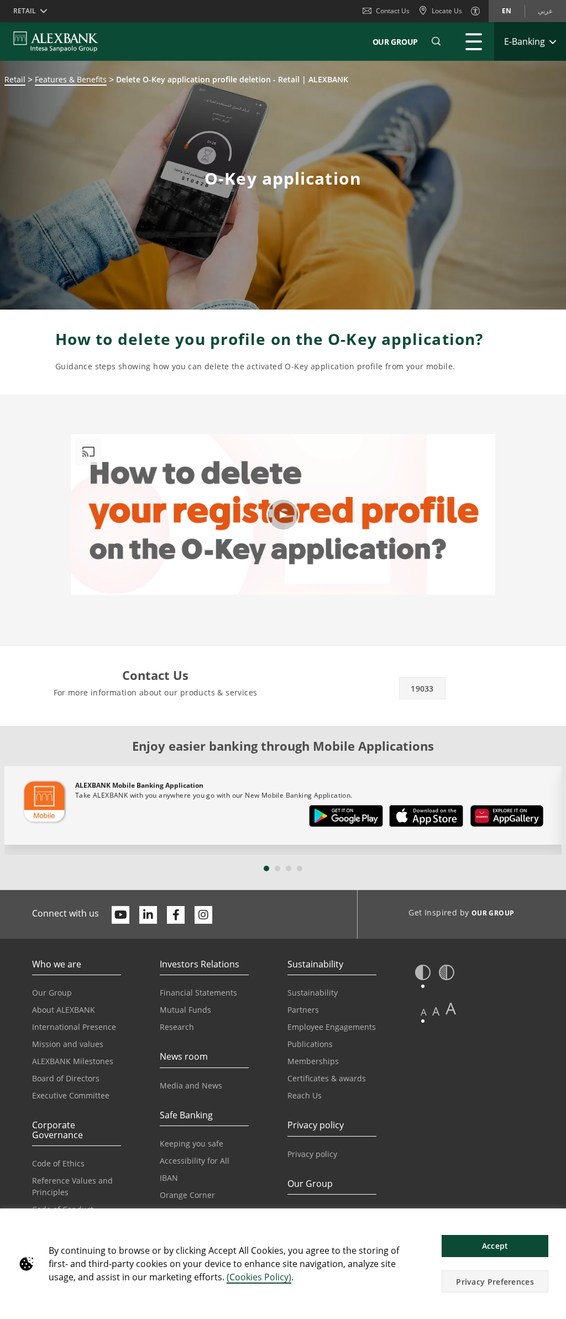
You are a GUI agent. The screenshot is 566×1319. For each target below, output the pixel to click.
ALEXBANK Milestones (72, 1061)
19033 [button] (422, 688)
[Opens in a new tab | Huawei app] (507, 818)
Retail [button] (24, 10)
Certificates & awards (326, 1078)
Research (177, 1027)
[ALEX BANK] (55, 41)
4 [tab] (299, 868)
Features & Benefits (71, 79)
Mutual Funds (185, 1009)
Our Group (395, 41)
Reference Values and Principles (72, 1186)
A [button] (424, 1012)
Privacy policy (312, 1154)
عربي (545, 10)
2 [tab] (277, 868)
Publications (310, 1044)
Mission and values (67, 1044)
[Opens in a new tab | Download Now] (346, 818)
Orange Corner (187, 1195)
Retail (14, 79)
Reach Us (304, 1095)
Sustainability (312, 992)
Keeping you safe (191, 1143)
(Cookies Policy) (259, 1277)
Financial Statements (198, 992)
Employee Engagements (331, 1027)
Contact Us (393, 10)
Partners (303, 1009)
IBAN (169, 1178)
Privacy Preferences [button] (495, 1281)
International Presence (74, 1027)
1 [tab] (266, 868)
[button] (436, 41)
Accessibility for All (194, 1160)
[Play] (283, 514)
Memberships (313, 1061)
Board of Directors (65, 1078)
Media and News (191, 1085)
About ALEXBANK (63, 1009)
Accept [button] (495, 1246)
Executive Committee (70, 1095)
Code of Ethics (58, 1163)
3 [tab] (288, 868)
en (506, 10)
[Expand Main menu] (473, 41)
